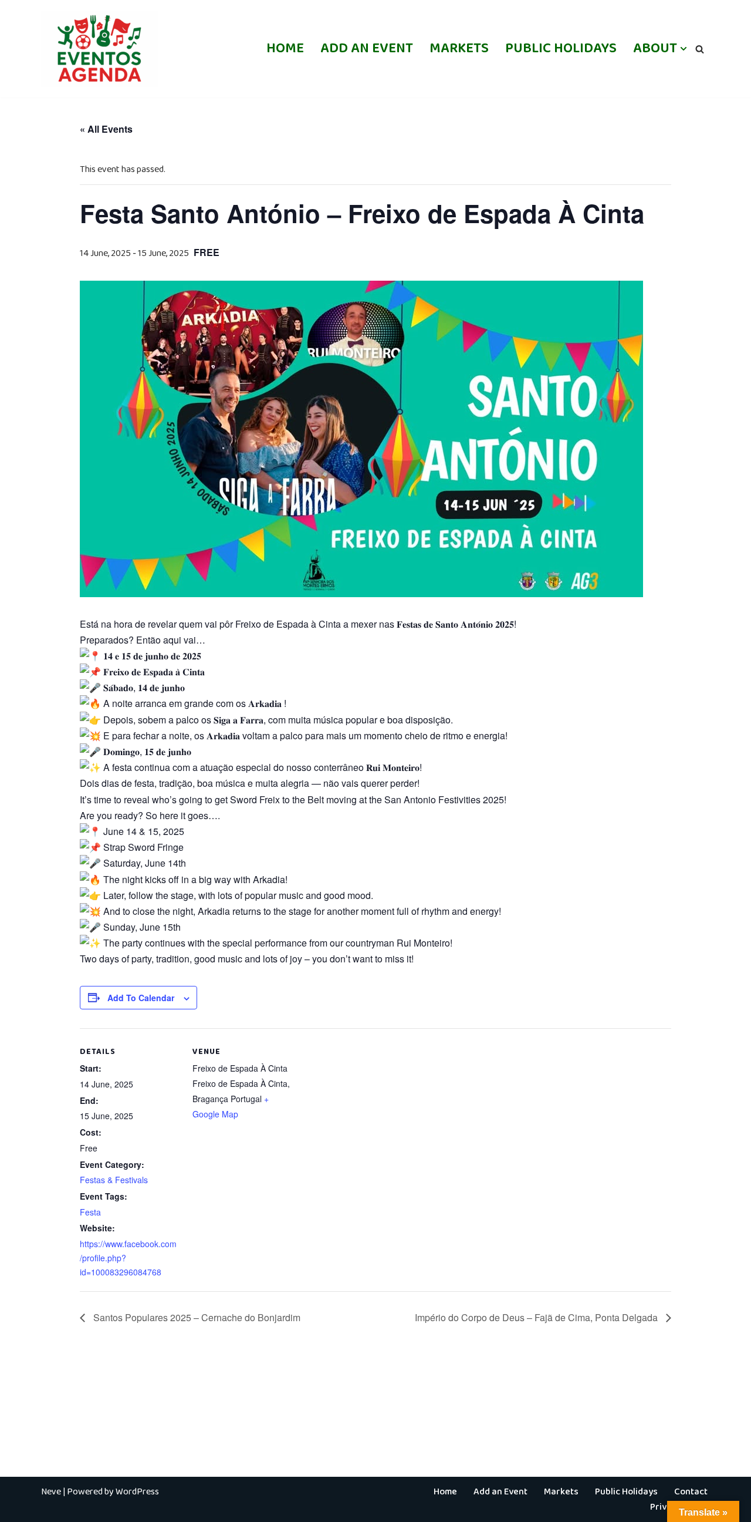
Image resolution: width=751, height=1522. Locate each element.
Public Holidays (561, 48)
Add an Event (366, 48)
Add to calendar (140, 998)
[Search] (699, 49)
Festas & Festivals (114, 1180)
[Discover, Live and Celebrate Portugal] (99, 49)
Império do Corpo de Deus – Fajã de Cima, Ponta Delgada (537, 1317)
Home (285, 48)
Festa (90, 1212)
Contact (691, 1491)
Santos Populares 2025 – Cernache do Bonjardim (195, 1317)
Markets (459, 48)
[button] (683, 48)
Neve (51, 1491)
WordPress (137, 1491)
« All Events (106, 129)
